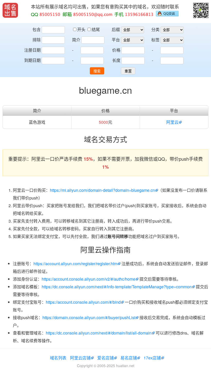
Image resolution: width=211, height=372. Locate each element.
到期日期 (32, 60)
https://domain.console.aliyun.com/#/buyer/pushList (88, 317)
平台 (116, 40)
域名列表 (58, 358)
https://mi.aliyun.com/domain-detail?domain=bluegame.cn (102, 190)
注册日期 (32, 50)
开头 (81, 29)
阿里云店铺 (80, 358)
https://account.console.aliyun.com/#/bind (83, 302)
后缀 (116, 29)
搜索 (97, 71)
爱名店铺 (105, 358)
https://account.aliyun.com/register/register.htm (75, 263)
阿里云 (172, 122)
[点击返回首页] (10, 10)
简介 (76, 40)
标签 (155, 40)
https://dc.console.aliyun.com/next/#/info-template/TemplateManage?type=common (117, 287)
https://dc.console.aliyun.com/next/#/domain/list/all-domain (99, 333)
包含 (36, 29)
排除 (36, 40)
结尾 (96, 29)
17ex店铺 (152, 358)
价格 (116, 50)
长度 (116, 60)
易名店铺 (128, 358)
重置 (128, 71)
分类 (155, 29)
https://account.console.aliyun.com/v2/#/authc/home (88, 279)
